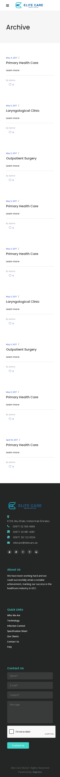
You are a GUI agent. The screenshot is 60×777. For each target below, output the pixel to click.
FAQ (9, 646)
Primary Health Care (22, 63)
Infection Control (16, 625)
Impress (37, 771)
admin (12, 80)
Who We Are (13, 615)
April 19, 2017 (12, 440)
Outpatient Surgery (21, 158)
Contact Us (13, 641)
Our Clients (13, 636)
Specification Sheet (17, 631)
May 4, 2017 (11, 57)
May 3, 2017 (11, 105)
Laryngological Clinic (23, 110)
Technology (13, 620)
